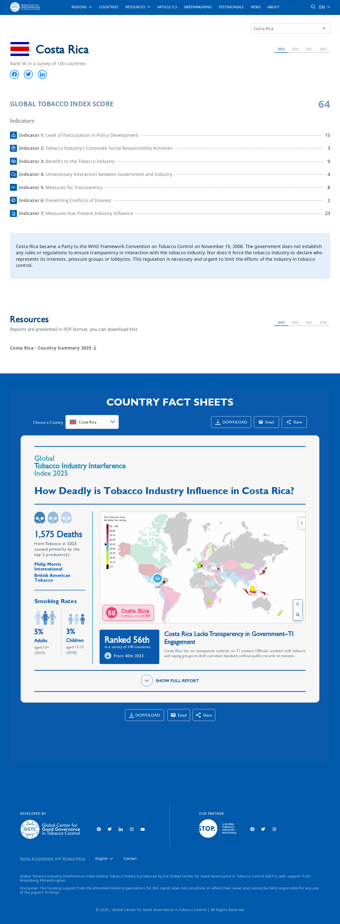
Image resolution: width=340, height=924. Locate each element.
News (256, 6)
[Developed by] (51, 829)
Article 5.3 (167, 6)
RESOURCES (135, 6)
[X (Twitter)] (110, 829)
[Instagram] (132, 829)
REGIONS (79, 6)
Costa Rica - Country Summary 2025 (51, 348)
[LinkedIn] (121, 829)
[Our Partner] (217, 829)
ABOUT (273, 6)
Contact (130, 859)
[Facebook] (99, 829)
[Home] (25, 6)
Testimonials (231, 6)
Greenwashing (198, 6)
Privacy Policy (74, 858)
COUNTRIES (108, 6)
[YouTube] (143, 829)
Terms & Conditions (37, 858)
